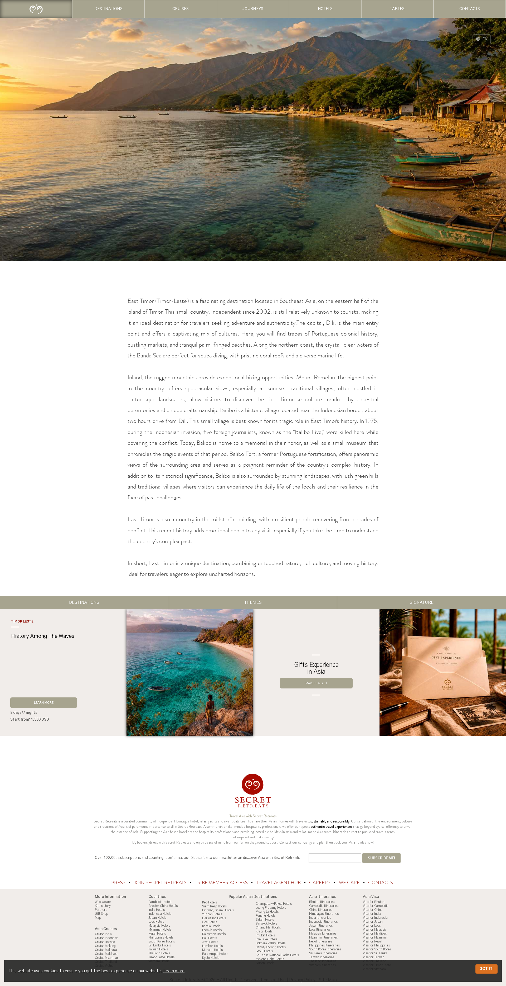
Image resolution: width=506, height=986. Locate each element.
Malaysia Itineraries (322, 933)
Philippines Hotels (160, 937)
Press (118, 882)
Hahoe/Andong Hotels (271, 947)
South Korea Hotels (161, 941)
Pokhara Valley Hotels (270, 943)
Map (98, 917)
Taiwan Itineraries (321, 957)
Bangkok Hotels (266, 923)
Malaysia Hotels (159, 925)
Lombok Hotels (212, 945)
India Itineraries (320, 917)
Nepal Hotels (157, 933)
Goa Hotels (209, 922)
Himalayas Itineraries (324, 913)
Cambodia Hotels (160, 901)
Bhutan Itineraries (321, 901)
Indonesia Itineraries (323, 921)
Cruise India (103, 934)
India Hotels (156, 909)
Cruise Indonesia (106, 938)
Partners (101, 909)
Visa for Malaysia (374, 929)
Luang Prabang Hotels (271, 907)
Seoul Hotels (264, 951)
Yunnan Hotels (212, 914)
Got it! (486, 969)
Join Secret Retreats (161, 882)
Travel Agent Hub (279, 882)
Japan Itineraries (321, 925)
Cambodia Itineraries (323, 905)
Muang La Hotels (267, 911)
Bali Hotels (209, 938)
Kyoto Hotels (210, 957)
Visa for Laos (372, 925)
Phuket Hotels (265, 935)
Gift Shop (101, 913)
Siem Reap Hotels (214, 906)
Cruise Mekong (105, 945)
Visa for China (372, 909)
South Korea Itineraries (325, 949)
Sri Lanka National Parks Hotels (277, 955)
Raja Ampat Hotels (215, 953)
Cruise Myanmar (106, 957)
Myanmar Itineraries (323, 937)
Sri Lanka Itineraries (323, 953)
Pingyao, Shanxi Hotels (218, 910)
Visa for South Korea (377, 949)
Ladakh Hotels (212, 930)
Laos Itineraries (319, 929)
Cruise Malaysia (106, 949)
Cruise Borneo (105, 942)
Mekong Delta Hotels (270, 959)
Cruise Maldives (106, 953)
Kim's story (103, 905)
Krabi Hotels (264, 931)
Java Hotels (210, 942)
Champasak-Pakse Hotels (274, 903)
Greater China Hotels (163, 905)
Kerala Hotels (211, 926)
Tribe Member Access (222, 882)
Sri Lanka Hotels (159, 945)
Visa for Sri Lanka (375, 953)
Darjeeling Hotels (214, 918)
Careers (320, 882)
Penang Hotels (265, 915)
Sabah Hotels (265, 919)
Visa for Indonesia (375, 917)
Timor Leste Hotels (161, 957)
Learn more (173, 971)
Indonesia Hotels (159, 913)
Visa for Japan (373, 921)
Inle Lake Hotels (266, 939)
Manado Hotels (212, 949)
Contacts (380, 882)
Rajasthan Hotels (214, 934)
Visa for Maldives (375, 933)
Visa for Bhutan (374, 901)
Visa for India (372, 913)
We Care (350, 882)
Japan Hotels (157, 917)
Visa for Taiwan (373, 957)
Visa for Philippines (376, 945)
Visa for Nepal (372, 941)
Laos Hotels (156, 921)
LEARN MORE (43, 702)
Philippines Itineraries (324, 945)
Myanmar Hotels (159, 929)
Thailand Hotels (159, 953)
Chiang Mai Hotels (268, 927)
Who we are (103, 901)
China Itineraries (320, 909)
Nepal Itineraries (320, 941)
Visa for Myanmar (375, 937)
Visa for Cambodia (375, 905)
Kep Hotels (209, 902)
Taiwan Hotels (158, 949)
